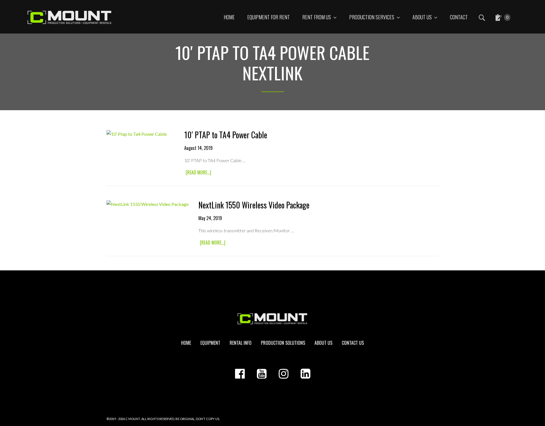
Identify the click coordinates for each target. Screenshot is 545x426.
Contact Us (353, 342)
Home (186, 342)
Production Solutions (283, 342)
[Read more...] (199, 173)
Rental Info (240, 342)
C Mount (132, 419)
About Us (323, 342)
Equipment (210, 342)
